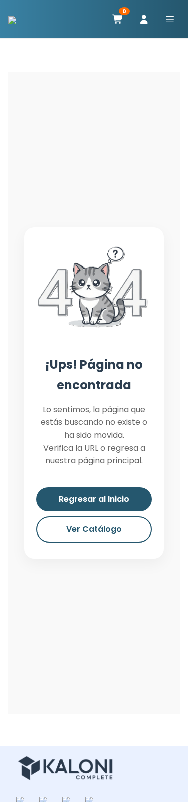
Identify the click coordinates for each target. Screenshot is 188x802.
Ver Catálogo (94, 529)
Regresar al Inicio (94, 499)
